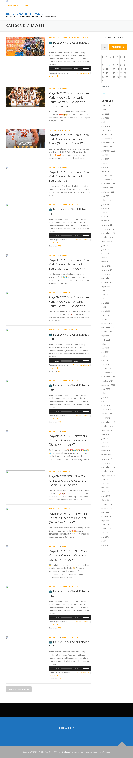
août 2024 (105, 196)
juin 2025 (105, 155)
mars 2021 (105, 360)
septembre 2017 (108, 520)
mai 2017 (105, 537)
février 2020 (106, 409)
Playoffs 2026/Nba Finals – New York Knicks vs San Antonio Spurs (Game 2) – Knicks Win (69, 264)
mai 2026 (105, 118)
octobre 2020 (107, 381)
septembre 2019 (108, 430)
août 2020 (105, 389)
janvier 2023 (106, 270)
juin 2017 (105, 533)
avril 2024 (105, 212)
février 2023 (106, 266)
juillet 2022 (106, 294)
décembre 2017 (108, 508)
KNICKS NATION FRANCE (25, 14)
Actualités (54, 38)
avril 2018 (105, 491)
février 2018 (106, 500)
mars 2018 (105, 496)
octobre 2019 (107, 426)
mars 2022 (105, 311)
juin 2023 (105, 249)
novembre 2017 (108, 512)
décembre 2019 (108, 418)
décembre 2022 (108, 274)
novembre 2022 (108, 278)
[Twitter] (63, 734)
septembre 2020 (108, 385)
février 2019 (106, 455)
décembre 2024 (108, 179)
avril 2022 (105, 307)
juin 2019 (105, 442)
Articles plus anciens (19, 689)
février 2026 (106, 130)
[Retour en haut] (122, 746)
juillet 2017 (106, 529)
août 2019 (105, 434)
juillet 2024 (106, 200)
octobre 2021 (107, 331)
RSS (59, 79)
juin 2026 (105, 114)
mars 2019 (105, 450)
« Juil (103, 93)
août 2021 (105, 340)
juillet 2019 (106, 438)
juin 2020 (105, 397)
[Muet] (80, 69)
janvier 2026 (106, 134)
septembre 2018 (108, 475)
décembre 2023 (108, 229)
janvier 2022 (106, 319)
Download (53, 76)
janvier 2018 (106, 504)
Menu (124, 5)
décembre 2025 (108, 138)
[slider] (86, 68)
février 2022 (106, 315)
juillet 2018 (106, 479)
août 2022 (105, 290)
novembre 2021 (108, 327)
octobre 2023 (107, 237)
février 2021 (106, 364)
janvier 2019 (106, 459)
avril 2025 (105, 163)
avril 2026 (105, 122)
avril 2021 (105, 356)
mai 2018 (105, 487)
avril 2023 (105, 257)
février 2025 (106, 171)
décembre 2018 (108, 463)
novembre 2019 (108, 422)
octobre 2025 (107, 146)
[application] (70, 68)
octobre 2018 (107, 471)
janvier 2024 (106, 225)
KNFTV (85, 38)
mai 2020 (105, 401)
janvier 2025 (106, 175)
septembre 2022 (108, 286)
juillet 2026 (106, 110)
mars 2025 (105, 167)
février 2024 (106, 220)
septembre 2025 (108, 151)
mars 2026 (105, 126)
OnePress (66, 752)
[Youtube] (77, 734)
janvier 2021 (106, 368)
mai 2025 (105, 159)
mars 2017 (105, 545)
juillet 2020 (106, 393)
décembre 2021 (108, 323)
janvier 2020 (106, 413)
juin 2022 (105, 298)
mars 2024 (105, 216)
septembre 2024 (108, 192)
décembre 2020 (108, 372)
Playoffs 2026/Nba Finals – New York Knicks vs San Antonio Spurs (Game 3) (69, 176)
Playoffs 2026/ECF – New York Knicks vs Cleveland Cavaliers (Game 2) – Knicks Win (68, 518)
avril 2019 (105, 446)
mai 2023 (105, 253)
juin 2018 (105, 483)
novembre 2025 (108, 142)
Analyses (66, 38)
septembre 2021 (108, 335)
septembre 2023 (108, 241)
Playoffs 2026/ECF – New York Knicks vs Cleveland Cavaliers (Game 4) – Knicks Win (68, 440)
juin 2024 (105, 204)
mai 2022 (105, 303)
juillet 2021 (106, 344)
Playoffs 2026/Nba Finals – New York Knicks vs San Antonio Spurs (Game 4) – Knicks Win (69, 139)
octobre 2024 (107, 188)
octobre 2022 (107, 282)
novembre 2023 (108, 233)
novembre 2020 (108, 377)
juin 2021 (105, 348)
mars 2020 (105, 405)
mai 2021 (105, 352)
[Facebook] (56, 734)
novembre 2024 (108, 184)
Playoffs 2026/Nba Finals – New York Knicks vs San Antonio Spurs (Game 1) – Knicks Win (69, 301)
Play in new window (81, 73)
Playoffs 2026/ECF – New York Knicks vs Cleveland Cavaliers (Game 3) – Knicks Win (68, 480)
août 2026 (105, 105)
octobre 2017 (107, 516)
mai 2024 (105, 208)
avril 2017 (105, 541)
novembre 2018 (108, 467)
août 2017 (105, 524)
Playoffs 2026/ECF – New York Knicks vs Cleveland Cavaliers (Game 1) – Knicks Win (68, 555)
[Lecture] (52, 69)
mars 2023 (105, 262)
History (76, 38)
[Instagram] (70, 734)
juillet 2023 (106, 245)
